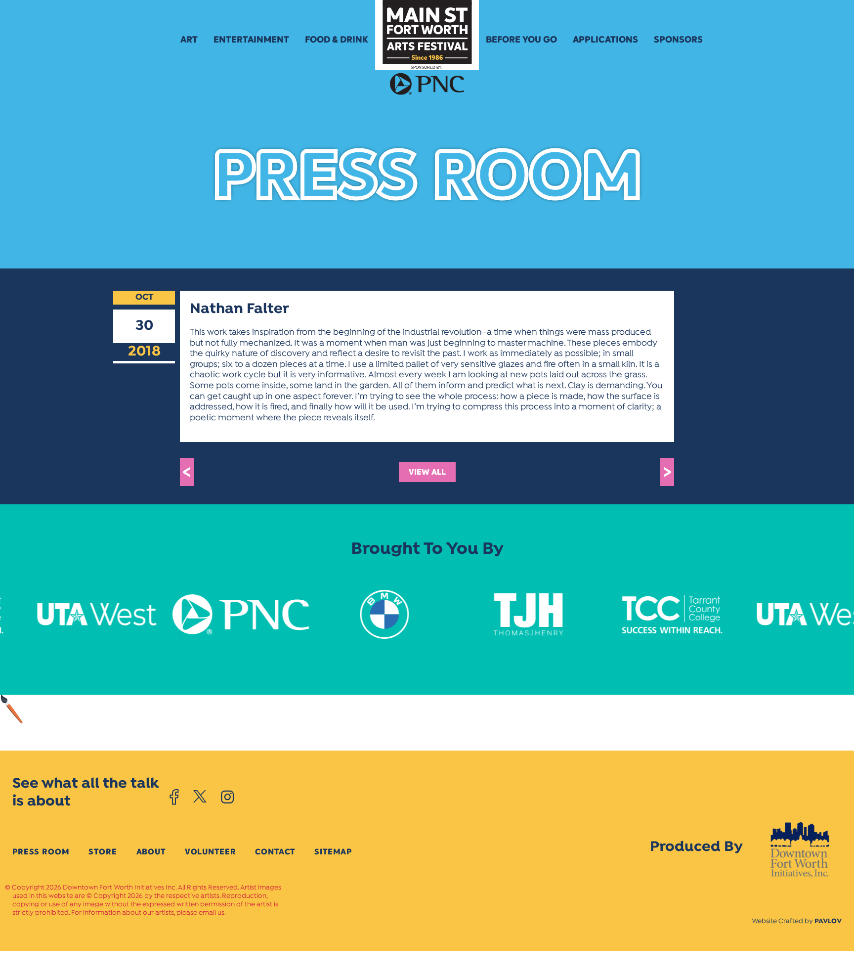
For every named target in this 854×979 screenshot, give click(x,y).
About (151, 851)
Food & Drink (336, 39)
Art (189, 39)
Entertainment (251, 39)
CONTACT (275, 851)
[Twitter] (200, 797)
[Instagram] (227, 797)
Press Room (40, 851)
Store (102, 851)
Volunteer (210, 851)
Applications (605, 39)
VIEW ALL (427, 472)
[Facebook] (174, 797)
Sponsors (678, 39)
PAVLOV (828, 921)
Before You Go (521, 39)
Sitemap (333, 851)
